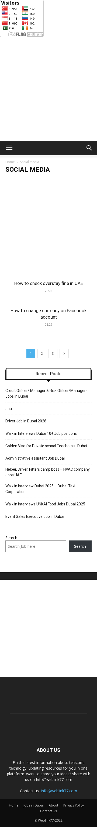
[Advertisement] (48, 89)
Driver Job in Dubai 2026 (25, 421)
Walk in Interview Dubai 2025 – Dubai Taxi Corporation (40, 489)
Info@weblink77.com (59, 790)
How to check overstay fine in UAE (48, 283)
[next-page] (64, 353)
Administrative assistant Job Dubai (35, 458)
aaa (8, 408)
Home (10, 162)
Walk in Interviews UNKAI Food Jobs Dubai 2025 (45, 504)
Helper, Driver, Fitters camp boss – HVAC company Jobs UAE (47, 472)
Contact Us (48, 811)
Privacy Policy (73, 805)
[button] (9, 148)
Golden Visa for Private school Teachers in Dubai (46, 446)
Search (11, 537)
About (53, 805)
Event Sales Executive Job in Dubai (35, 516)
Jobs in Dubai (33, 805)
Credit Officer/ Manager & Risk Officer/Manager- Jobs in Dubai (46, 393)
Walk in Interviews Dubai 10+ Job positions (41, 433)
